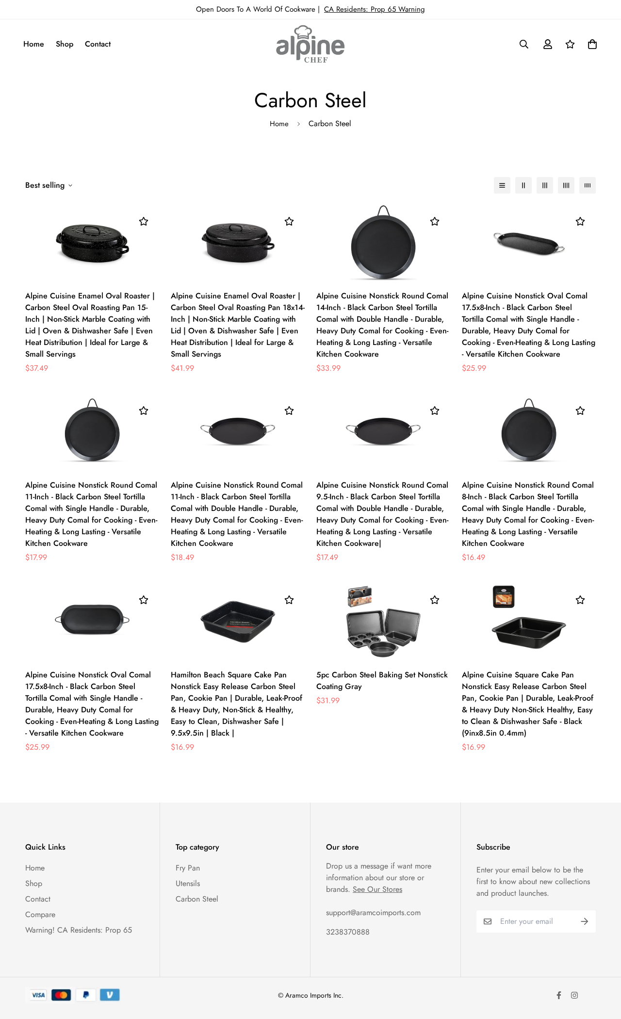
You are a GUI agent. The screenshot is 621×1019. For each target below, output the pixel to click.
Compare (40, 914)
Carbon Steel (197, 898)
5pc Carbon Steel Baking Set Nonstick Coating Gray (382, 680)
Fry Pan (188, 867)
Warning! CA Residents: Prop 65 (78, 930)
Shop (64, 43)
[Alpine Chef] (310, 43)
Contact (98, 43)
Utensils (188, 883)
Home (33, 43)
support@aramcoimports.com (373, 912)
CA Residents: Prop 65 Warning (374, 9)
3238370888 (348, 931)
